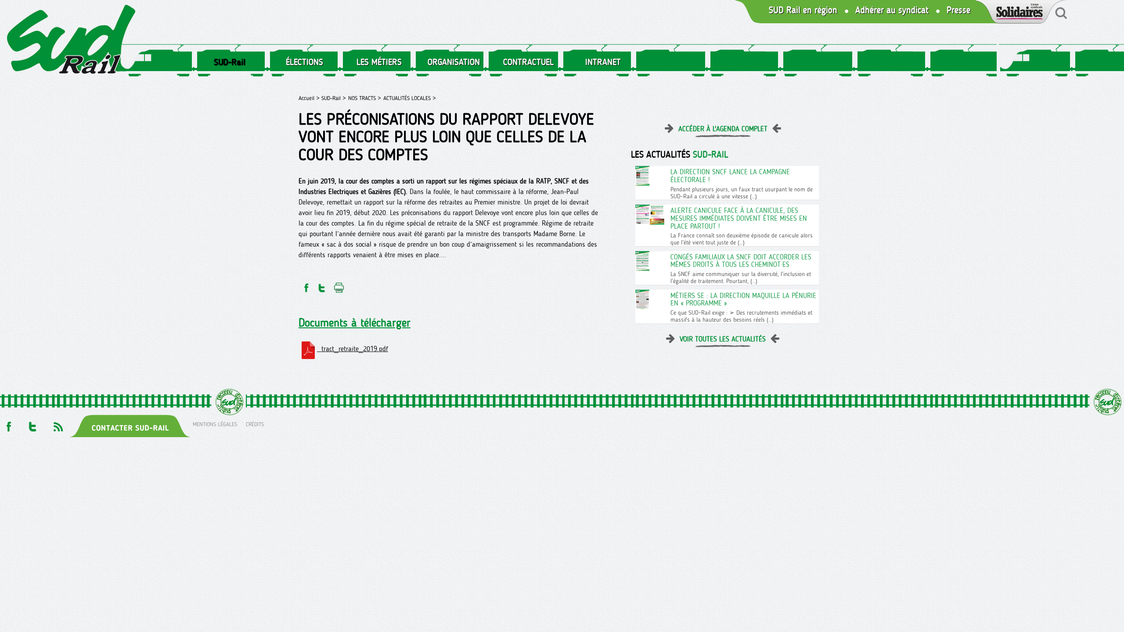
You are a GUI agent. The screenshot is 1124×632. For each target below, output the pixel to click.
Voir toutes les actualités (723, 339)
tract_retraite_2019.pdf (352, 349)
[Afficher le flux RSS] (58, 424)
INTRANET (603, 62)
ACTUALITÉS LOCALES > (409, 98)
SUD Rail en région (803, 10)
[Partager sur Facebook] (306, 285)
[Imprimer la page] (339, 285)
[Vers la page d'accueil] (71, 41)
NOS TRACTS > (364, 98)
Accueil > (310, 98)
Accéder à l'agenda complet (722, 129)
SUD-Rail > (333, 98)
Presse (958, 10)
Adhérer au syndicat (892, 10)
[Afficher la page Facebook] (8, 424)
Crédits (255, 424)
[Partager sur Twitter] (322, 285)
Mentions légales (215, 424)
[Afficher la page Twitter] (33, 424)
